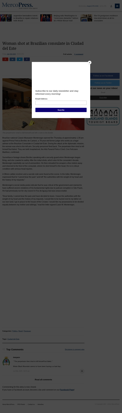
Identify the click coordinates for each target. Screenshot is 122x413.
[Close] (89, 62)
